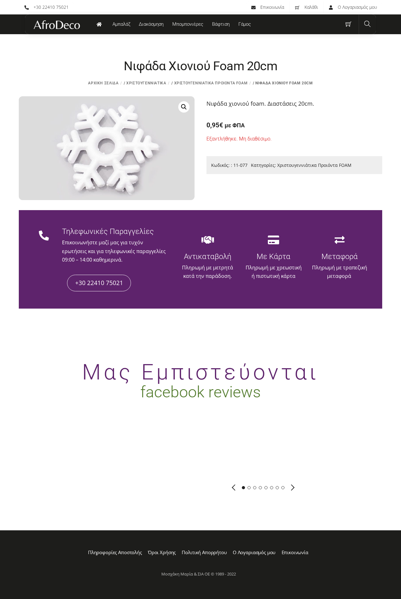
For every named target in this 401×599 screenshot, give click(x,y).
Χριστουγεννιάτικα (146, 83)
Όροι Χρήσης (162, 552)
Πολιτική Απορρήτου (204, 552)
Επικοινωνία (271, 7)
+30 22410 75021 (50, 7)
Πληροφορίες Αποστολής (115, 552)
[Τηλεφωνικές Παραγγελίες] (43, 236)
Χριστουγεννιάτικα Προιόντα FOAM (211, 83)
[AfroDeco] (56, 24)
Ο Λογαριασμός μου (356, 7)
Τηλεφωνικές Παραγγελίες (108, 231)
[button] (184, 107)
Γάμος (244, 24)
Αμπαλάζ (121, 24)
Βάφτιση (221, 24)
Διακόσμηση (151, 24)
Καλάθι (310, 7)
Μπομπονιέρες (187, 24)
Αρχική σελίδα (103, 83)
